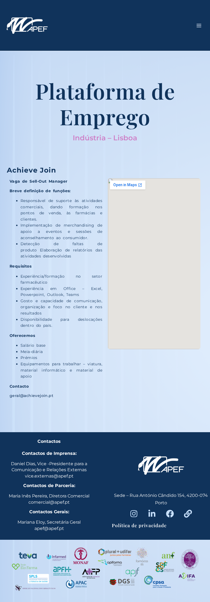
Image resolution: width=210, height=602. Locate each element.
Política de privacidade (139, 525)
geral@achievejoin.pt (31, 395)
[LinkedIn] (152, 514)
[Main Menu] (199, 25)
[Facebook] (170, 514)
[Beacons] (188, 514)
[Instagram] (134, 514)
